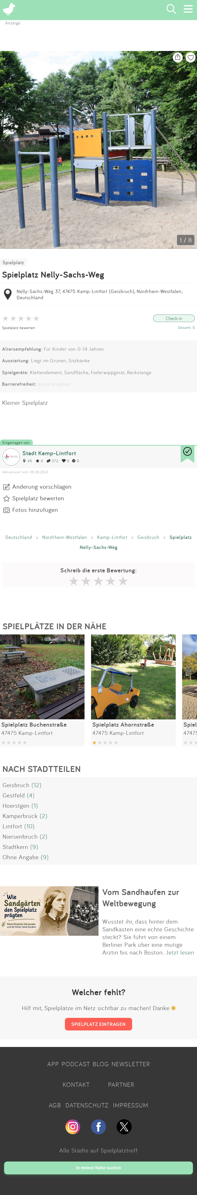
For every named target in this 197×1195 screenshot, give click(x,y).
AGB (55, 1105)
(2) (43, 816)
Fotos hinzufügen (35, 509)
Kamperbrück (20, 816)
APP (53, 1064)
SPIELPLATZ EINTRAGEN (98, 1024)
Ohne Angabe (21, 857)
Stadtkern (15, 846)
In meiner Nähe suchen (98, 1168)
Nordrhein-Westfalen (64, 537)
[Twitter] (124, 1132)
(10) (29, 826)
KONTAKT (76, 1084)
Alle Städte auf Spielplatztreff (98, 1150)
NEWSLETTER (131, 1064)
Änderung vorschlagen (42, 486)
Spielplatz (13, 262)
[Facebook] (98, 1132)
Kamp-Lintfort (112, 537)
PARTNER (121, 1084)
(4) (31, 795)
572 (55, 460)
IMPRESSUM (130, 1105)
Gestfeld (14, 795)
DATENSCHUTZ (87, 1105)
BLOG (101, 1064)
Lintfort (12, 826)
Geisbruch (148, 537)
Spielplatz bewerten (18, 327)
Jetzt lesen (180, 952)
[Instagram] (73, 1132)
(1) (35, 805)
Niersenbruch (20, 836)
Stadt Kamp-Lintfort (49, 453)
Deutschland (18, 537)
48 (29, 460)
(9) (34, 846)
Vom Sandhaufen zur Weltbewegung (140, 897)
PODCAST (76, 1064)
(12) (37, 785)
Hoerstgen (16, 805)
